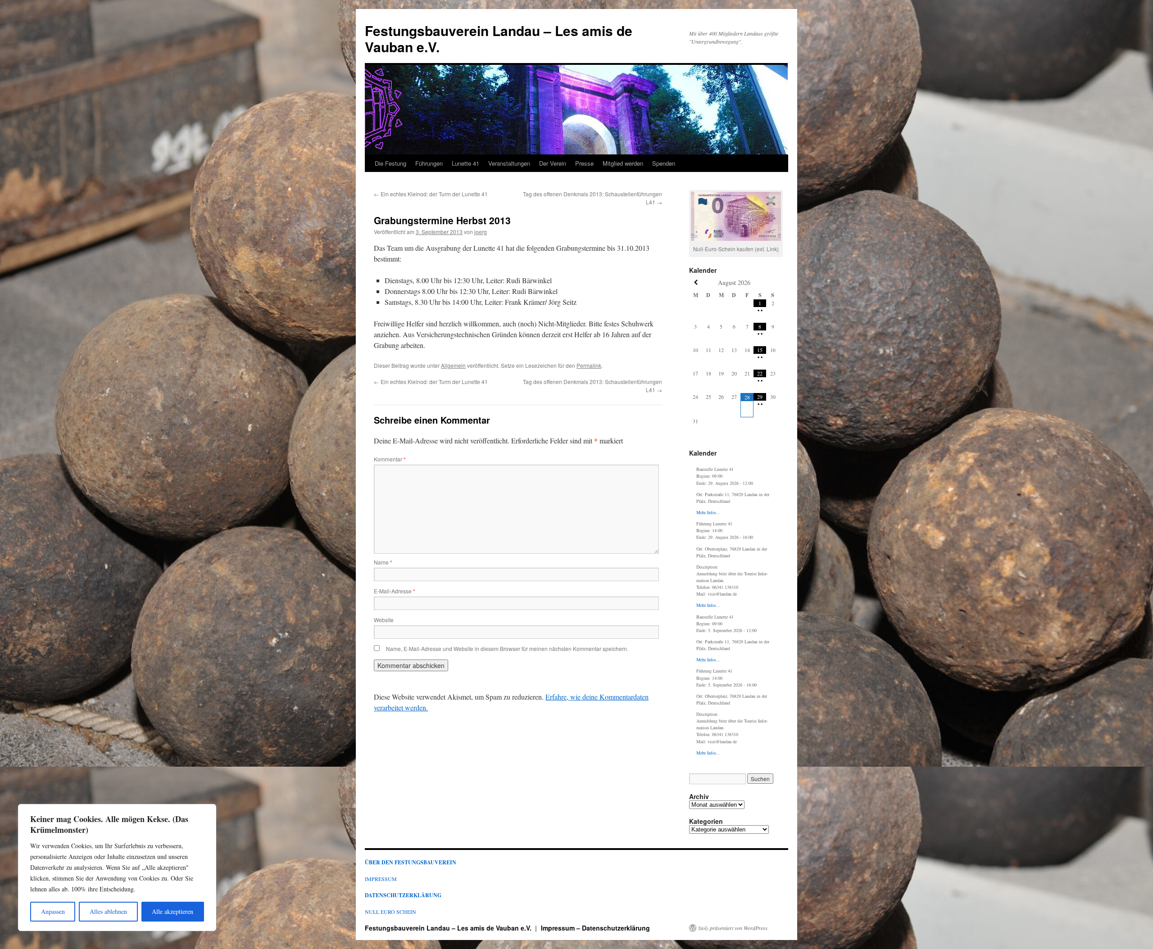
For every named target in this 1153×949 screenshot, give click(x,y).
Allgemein (453, 365)
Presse (584, 163)
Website (384, 620)
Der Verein (552, 163)
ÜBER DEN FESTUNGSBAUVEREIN (410, 862)
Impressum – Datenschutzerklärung (595, 927)
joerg (480, 231)
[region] (117, 867)
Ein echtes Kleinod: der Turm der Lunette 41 (431, 194)
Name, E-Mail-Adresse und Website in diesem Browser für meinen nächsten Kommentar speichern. (507, 648)
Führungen (429, 163)
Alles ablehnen (108, 911)
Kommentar (390, 459)
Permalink (588, 365)
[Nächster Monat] (772, 282)
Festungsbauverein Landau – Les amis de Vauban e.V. (498, 38)
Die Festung (390, 163)
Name (383, 562)
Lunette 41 (465, 163)
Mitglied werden (623, 163)
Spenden (663, 163)
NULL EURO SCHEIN (390, 911)
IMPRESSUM (381, 878)
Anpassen (53, 911)
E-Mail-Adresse (394, 591)
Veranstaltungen (509, 163)
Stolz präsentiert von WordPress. (733, 927)
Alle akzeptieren (172, 911)
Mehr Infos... (708, 512)
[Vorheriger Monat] (695, 282)
